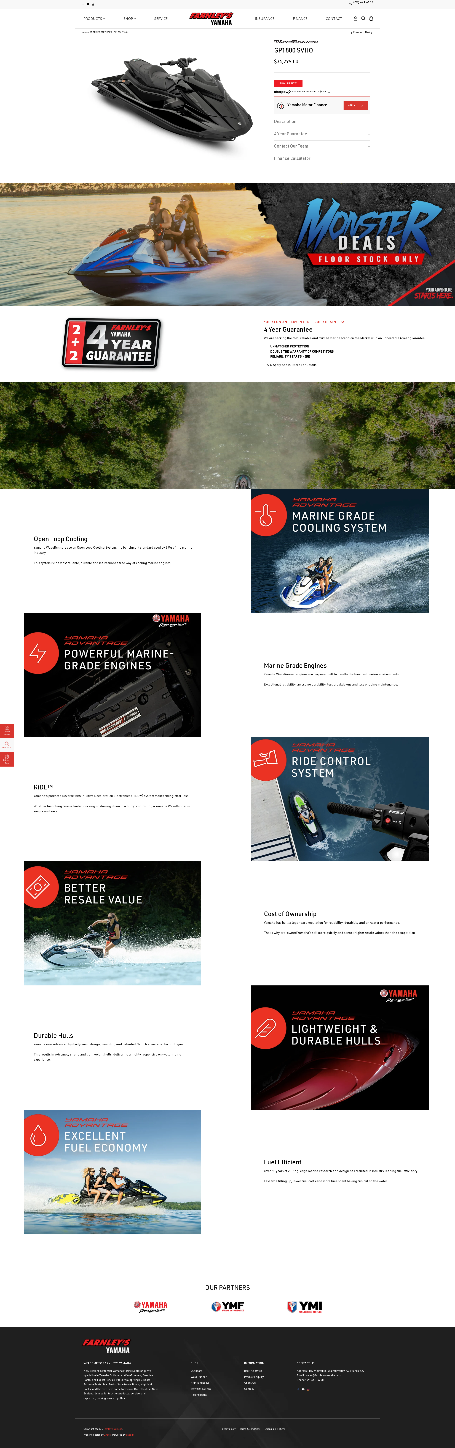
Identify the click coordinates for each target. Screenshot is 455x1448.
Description (285, 122)
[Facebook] (83, 4)
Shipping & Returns (275, 1429)
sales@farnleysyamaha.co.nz (324, 1375)
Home (85, 33)
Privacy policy (228, 1429)
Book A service (253, 1371)
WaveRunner (199, 1377)
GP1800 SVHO (121, 33)
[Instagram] (93, 4)
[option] (172, 99)
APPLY (351, 105)
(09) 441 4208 (363, 2)
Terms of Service (201, 1389)
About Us (250, 1383)
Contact (249, 1389)
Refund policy (199, 1395)
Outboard (196, 1371)
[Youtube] (88, 4)
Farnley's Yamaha (112, 1429)
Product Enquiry (254, 1377)
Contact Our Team (291, 147)
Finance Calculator (292, 159)
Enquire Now (288, 83)
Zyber (107, 1435)
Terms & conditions (250, 1429)
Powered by (123, 1435)
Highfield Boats (200, 1383)
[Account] (355, 18)
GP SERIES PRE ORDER (101, 33)
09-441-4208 (315, 1380)
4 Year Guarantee (290, 134)
